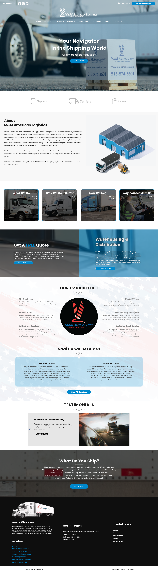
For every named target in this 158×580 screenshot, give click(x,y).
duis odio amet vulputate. (21, 559)
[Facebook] (19, 3)
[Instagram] (23, 3)
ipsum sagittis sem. (19, 557)
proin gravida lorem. (19, 546)
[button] (143, 3)
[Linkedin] (27, 3)
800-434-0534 (124, 4)
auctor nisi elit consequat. (21, 554)
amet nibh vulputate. (19, 562)
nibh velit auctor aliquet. (21, 549)
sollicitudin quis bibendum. (22, 551)
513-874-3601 (72, 534)
